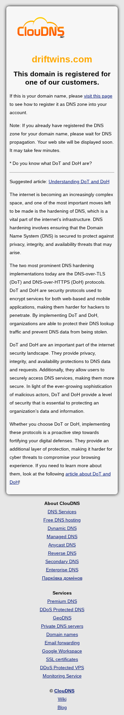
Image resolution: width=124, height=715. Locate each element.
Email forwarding (62, 642)
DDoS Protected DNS (62, 609)
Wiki (62, 699)
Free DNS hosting (62, 520)
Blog (62, 707)
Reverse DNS (62, 553)
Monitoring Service (62, 676)
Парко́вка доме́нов (62, 578)
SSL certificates (62, 659)
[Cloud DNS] (41, 29)
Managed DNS (62, 536)
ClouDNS (64, 690)
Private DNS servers (62, 626)
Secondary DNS (62, 561)
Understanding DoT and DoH (79, 181)
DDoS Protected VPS (62, 667)
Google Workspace (62, 651)
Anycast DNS (62, 544)
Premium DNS (62, 601)
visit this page (98, 96)
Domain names (62, 634)
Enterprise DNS (62, 569)
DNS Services (62, 511)
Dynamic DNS (62, 528)
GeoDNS (62, 617)
